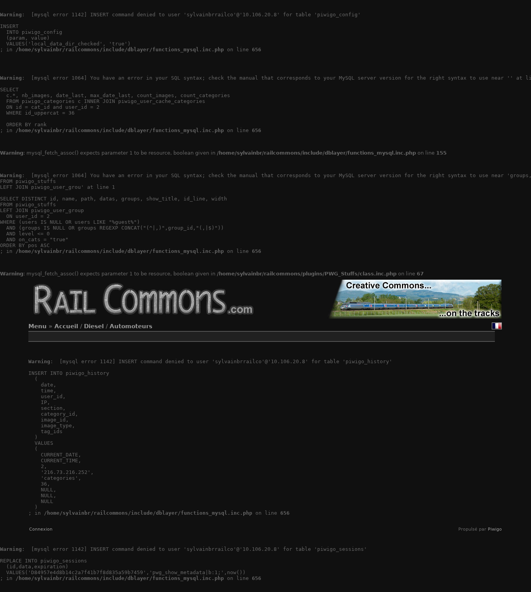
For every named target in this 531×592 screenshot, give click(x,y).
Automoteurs (131, 326)
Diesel (94, 326)
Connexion (40, 529)
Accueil (66, 326)
